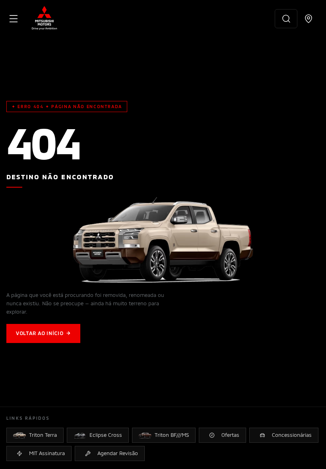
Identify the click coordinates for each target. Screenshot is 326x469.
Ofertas (230, 435)
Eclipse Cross (105, 435)
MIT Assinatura (47, 453)
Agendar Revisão (117, 453)
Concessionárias (292, 435)
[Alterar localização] (308, 19)
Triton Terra (43, 435)
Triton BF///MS (172, 435)
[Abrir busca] (286, 18)
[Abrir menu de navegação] (13, 19)
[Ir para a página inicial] (44, 18)
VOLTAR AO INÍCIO (43, 333)
